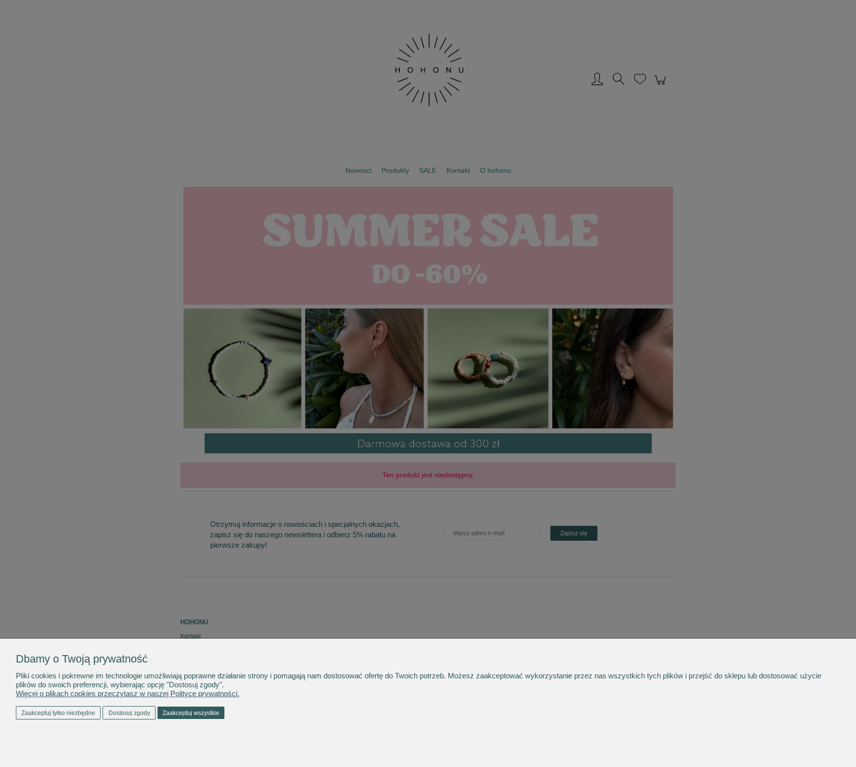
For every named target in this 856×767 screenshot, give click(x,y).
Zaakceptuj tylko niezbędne (58, 713)
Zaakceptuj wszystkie (190, 713)
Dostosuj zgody (129, 713)
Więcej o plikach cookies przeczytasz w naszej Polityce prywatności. (127, 693)
